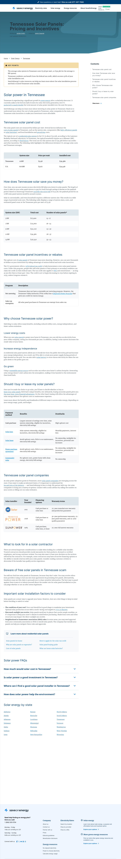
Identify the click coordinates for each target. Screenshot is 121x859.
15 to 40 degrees (61, 610)
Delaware (7, 723)
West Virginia (62, 731)
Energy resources (70, 8)
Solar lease (9, 440)
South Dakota (62, 716)
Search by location (66, 824)
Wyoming (60, 735)
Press (44, 832)
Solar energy (55, 8)
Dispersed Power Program (62, 293)
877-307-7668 (78, 2)
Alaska (6, 716)
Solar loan (9, 432)
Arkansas (7, 719)
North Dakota (62, 712)
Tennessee (61, 719)
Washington (61, 727)
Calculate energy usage (50, 853)
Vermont (60, 723)
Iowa (5, 735)
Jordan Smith (21, 33)
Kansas (32, 712)
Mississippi (34, 723)
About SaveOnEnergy (89, 8)
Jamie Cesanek (39, 33)
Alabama (7, 712)
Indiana (6, 731)
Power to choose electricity (51, 851)
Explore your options (90, 829)
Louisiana (33, 719)
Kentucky (33, 716)
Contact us (46, 827)
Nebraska (33, 731)
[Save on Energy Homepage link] (22, 8)
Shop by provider (65, 827)
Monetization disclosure (50, 838)
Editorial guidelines (48, 835)
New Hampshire (36, 735)
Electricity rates (41, 8)
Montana (33, 727)
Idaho (6, 727)
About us (45, 824)
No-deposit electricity (49, 848)
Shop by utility (64, 830)
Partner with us (47, 830)
